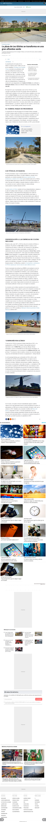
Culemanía (14, 802)
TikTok (36, 804)
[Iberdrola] (28, 7)
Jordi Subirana (8, 61)
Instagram (37, 802)
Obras (8, 59)
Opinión (3, 811)
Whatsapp (37, 807)
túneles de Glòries (13, 189)
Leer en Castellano (3, 4)
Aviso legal (26, 804)
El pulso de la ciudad (6, 44)
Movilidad (3, 798)
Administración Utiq (28, 811)
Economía (3, 809)
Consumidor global (17, 807)
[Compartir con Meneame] (11, 419)
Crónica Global (16, 798)
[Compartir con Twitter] (8, 419)
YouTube (37, 805)
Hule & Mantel (15, 809)
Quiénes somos (27, 798)
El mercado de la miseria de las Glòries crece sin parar (33, 79)
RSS (24, 802)
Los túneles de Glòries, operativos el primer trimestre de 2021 (32, 74)
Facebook (37, 800)
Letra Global (15, 804)
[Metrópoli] (23, 3)
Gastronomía (4, 807)
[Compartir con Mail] (13, 419)
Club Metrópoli (16, 811)
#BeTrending (4, 817)
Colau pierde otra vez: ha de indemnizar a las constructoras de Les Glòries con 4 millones (33, 68)
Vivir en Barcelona (5, 800)
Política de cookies (28, 809)
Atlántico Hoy (15, 805)
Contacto (26, 800)
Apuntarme (38, 699)
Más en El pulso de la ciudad (9, 746)
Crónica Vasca (15, 800)
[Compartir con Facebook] (6, 419)
